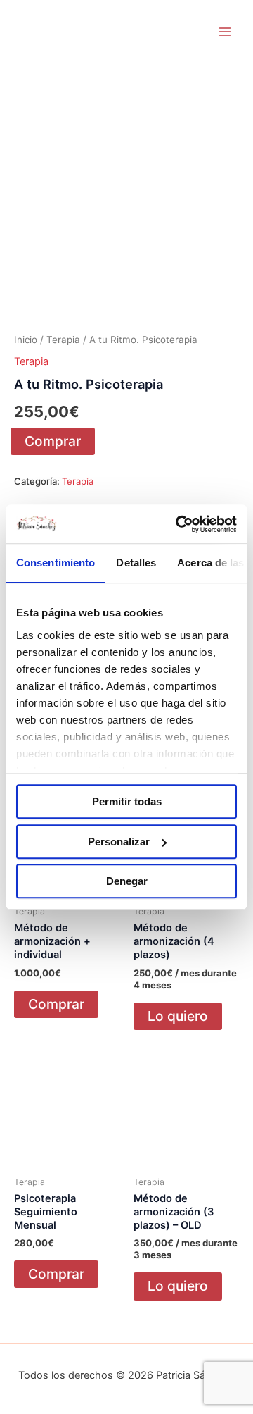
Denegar (127, 881)
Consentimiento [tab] (55, 563)
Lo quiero (178, 1015)
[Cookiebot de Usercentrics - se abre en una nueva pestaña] (178, 524)
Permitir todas (127, 801)
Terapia (63, 339)
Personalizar (119, 842)
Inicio (25, 339)
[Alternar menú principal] (225, 31)
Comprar (53, 441)
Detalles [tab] (136, 563)
